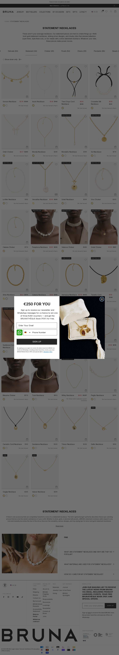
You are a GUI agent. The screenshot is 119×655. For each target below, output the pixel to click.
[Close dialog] (102, 299)
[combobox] (27, 332)
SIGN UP (37, 341)
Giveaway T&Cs (47, 351)
